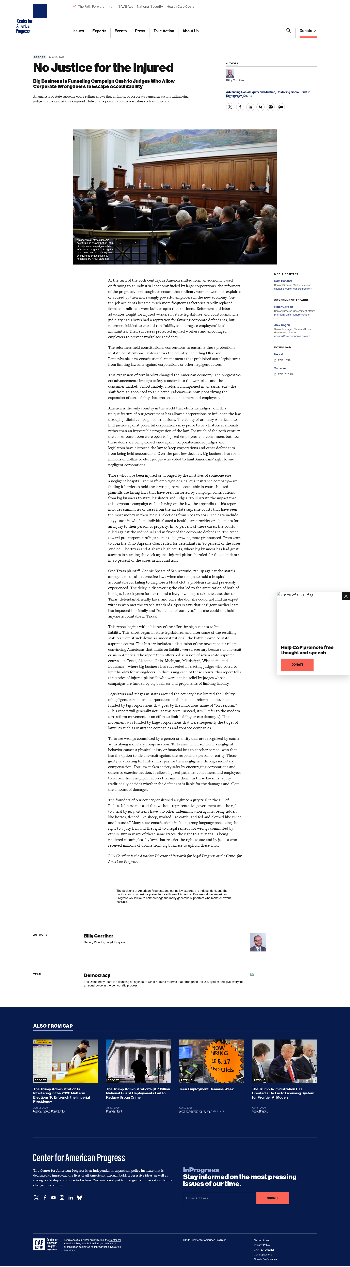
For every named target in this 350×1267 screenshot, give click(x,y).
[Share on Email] (271, 107)
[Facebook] (45, 1198)
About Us (190, 31)
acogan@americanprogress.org (292, 336)
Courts (247, 95)
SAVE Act (125, 6)
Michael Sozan (41, 1111)
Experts (99, 31)
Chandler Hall (114, 1111)
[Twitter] (36, 1198)
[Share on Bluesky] (260, 107)
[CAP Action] (46, 1244)
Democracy (97, 975)
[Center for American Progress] (40, 19)
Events (121, 31)
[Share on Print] (281, 107)
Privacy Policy (262, 1245)
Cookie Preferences (265, 1259)
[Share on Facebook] (240, 107)
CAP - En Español (264, 1249)
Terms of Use (261, 1240)
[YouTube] (53, 1198)
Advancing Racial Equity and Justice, (251, 92)
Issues (78, 31)
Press (140, 31)
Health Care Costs (180, 6)
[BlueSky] (79, 1198)
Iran (111, 6)
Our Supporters (263, 1254)
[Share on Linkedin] (250, 107)
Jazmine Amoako (188, 1111)
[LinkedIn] (70, 1198)
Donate (306, 30)
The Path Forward (91, 6)
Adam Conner (260, 1111)
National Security (150, 6)
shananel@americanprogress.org (293, 288)
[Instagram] (62, 1198)
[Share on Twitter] (230, 107)
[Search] (288, 33)
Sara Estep (206, 1111)
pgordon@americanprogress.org (292, 314)
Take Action (164, 31)
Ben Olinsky (58, 1111)
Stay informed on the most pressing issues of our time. (240, 1177)
